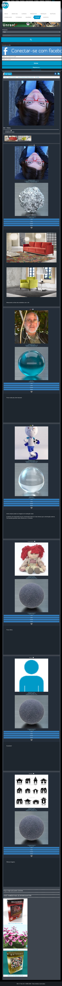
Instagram (42, 0)
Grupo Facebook (29, 0)
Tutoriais (19, 17)
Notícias (52, 13)
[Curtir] (31, 228)
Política (17, 0)
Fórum (37, 17)
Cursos (24, 13)
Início (6, 13)
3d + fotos (6, 128)
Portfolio (31, 223)
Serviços (43, 13)
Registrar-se (48, 0)
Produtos (33, 13)
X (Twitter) (36, 0)
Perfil (31, 219)
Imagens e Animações (12, 77)
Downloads (8, 17)
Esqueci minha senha (36, 70)
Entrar (53, 0)
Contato (46, 17)
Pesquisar (5, 29)
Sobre (8, 0)
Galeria (31, 225)
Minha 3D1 (15, 13)
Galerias (28, 17)
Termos (12, 0)
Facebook (22, 0)
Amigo (31, 221)
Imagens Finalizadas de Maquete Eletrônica (26, 77)
